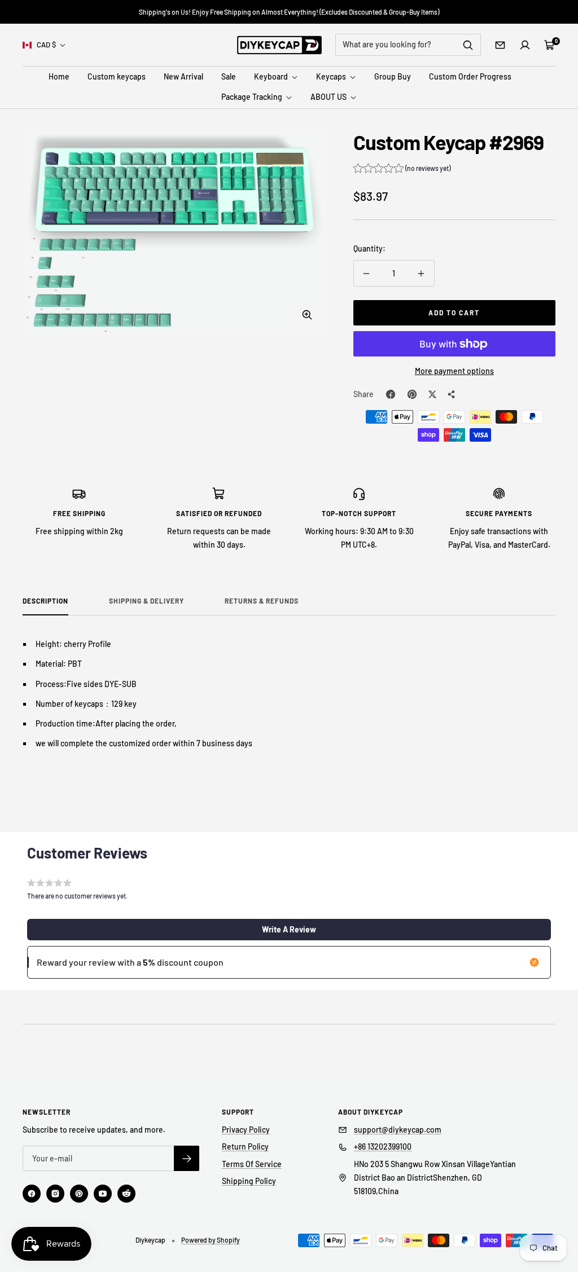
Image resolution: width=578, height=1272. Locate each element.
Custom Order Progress (470, 76)
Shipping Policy (249, 1181)
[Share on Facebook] (390, 394)
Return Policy (245, 1146)
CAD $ (46, 44)
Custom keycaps (116, 76)
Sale (228, 76)
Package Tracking (252, 97)
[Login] (525, 45)
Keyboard (272, 76)
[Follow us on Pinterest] (79, 1194)
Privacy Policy (246, 1129)
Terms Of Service (252, 1164)
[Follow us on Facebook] (32, 1194)
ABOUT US (329, 97)
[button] (401, 169)
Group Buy (392, 76)
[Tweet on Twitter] (432, 394)
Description (45, 601)
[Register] (186, 1158)
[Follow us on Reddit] (126, 1194)
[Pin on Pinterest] (412, 394)
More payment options (454, 371)
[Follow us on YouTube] (103, 1194)
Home (59, 76)
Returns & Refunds (262, 601)
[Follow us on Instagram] (55, 1194)
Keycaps (332, 76)
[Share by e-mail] (451, 394)
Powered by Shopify (210, 1240)
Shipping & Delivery (146, 601)
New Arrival (183, 76)
